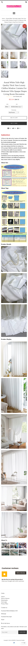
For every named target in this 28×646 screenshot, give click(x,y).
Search (3, 596)
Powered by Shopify (20, 640)
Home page (4, 602)
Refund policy (4, 600)
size (17, 104)
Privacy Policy (4, 603)
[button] (14, 97)
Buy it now (14, 123)
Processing (13, 110)
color (7, 104)
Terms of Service (5, 598)
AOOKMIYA (13, 640)
